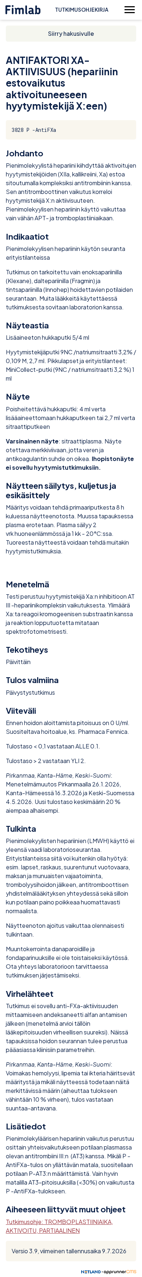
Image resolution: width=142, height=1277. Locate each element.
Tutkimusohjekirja (82, 9)
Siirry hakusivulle (71, 33)
